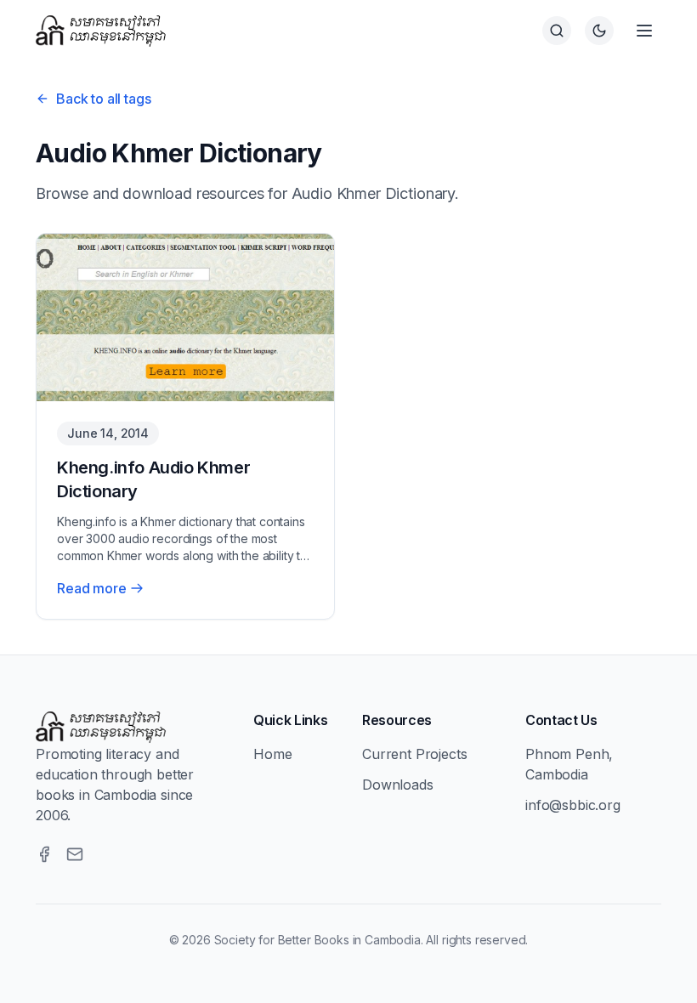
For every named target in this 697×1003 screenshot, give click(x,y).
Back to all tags (103, 98)
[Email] (74, 854)
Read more (92, 588)
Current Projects (414, 753)
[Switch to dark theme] (599, 30)
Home (272, 753)
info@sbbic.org (572, 804)
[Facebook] (44, 854)
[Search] (556, 30)
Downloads (398, 784)
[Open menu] (644, 31)
